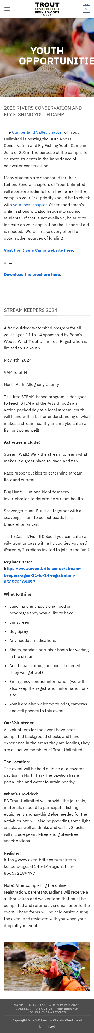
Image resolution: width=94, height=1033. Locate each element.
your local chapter (30, 204)
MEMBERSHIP (67, 1008)
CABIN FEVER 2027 (64, 1004)
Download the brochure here (32, 274)
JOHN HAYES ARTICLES (48, 1012)
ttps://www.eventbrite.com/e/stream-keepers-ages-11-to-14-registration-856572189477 (42, 575)
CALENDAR (24, 1008)
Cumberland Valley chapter (37, 132)
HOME (18, 1004)
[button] (7, 9)
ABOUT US (44, 1008)
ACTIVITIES (36, 1004)
